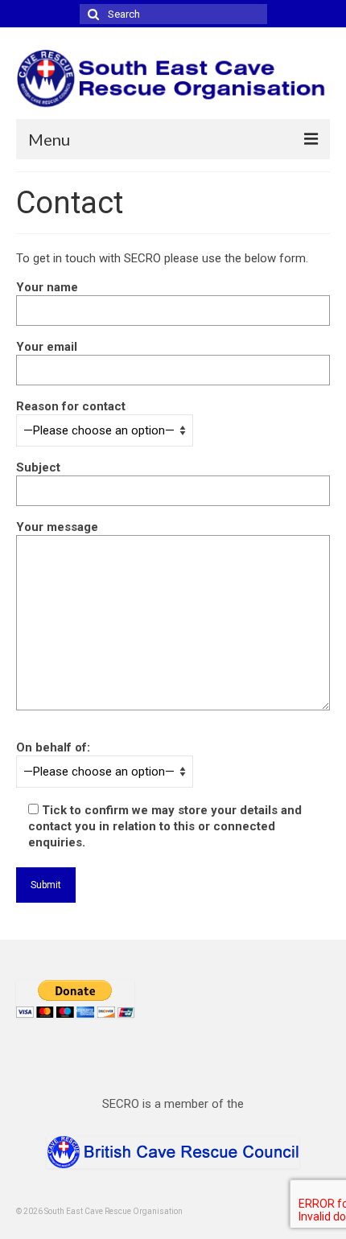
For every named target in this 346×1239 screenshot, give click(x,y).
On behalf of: (53, 747)
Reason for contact (71, 406)
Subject (38, 467)
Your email (46, 347)
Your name (47, 287)
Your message (57, 527)
